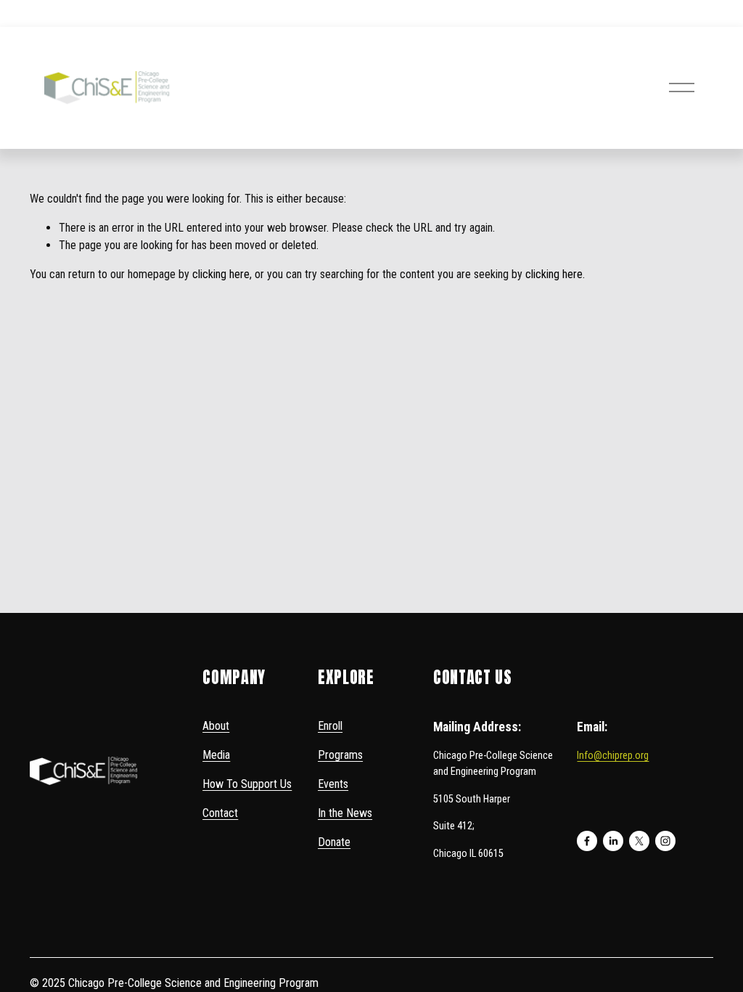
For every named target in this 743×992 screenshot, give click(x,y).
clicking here (221, 274)
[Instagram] (665, 841)
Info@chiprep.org (613, 755)
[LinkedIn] (613, 841)
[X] (639, 841)
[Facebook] (587, 841)
